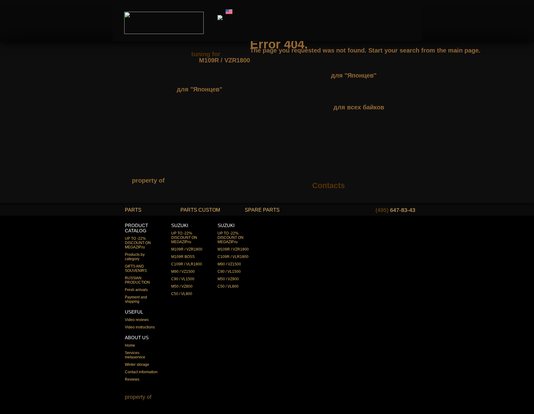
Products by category (135, 256)
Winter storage (137, 364)
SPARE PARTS (262, 210)
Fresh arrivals (136, 290)
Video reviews (137, 320)
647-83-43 (395, 210)
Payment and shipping (136, 299)
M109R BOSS (183, 257)
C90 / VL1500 (182, 279)
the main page (458, 50)
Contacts (328, 185)
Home (130, 345)
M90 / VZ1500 (183, 271)
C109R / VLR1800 (186, 264)
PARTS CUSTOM (200, 210)
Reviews (132, 379)
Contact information (141, 372)
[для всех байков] (348, 97)
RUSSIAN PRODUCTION (137, 280)
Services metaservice (135, 355)
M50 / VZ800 (182, 286)
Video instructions (140, 327)
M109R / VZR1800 (186, 249)
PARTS (133, 210)
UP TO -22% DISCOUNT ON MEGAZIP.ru (138, 242)
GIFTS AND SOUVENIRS (136, 268)
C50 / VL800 (181, 294)
